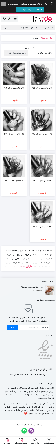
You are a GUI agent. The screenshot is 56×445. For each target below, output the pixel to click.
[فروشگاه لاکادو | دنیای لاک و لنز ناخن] (43, 19)
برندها (44, 38)
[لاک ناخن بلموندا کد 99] (42, 212)
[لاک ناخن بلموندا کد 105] (42, 73)
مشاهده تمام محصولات (31, 9)
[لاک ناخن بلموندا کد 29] (42, 166)
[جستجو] (4, 27)
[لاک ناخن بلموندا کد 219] (14, 120)
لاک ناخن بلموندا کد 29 (42, 180)
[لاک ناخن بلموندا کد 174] (42, 120)
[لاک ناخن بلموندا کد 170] (14, 74)
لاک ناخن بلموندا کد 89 (14, 180)
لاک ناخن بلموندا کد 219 (14, 134)
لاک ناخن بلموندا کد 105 (42, 88)
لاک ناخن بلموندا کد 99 (42, 226)
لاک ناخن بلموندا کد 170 (14, 88)
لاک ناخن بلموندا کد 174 (42, 134)
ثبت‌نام (12, 327)
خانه (51, 38)
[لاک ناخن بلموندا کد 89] (14, 166)
